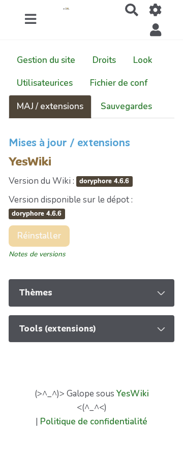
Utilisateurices (45, 83)
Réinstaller (39, 236)
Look (142, 60)
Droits (104, 60)
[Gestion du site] (156, 10)
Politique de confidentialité (93, 421)
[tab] (91, 293)
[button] (156, 30)
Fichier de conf (118, 83)
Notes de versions (37, 254)
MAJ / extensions (50, 106)
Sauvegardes (126, 106)
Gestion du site (46, 60)
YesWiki (132, 393)
